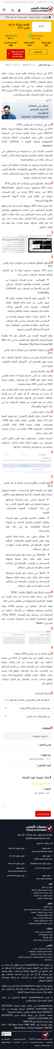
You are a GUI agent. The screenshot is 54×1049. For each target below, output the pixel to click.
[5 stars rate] (33, 783)
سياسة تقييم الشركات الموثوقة (40, 951)
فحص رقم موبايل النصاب (43, 920)
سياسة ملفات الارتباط (42, 1045)
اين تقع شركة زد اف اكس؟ (38, 716)
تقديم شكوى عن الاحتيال (43, 895)
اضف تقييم (38, 51)
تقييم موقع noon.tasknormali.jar (44, 877)
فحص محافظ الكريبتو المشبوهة (40, 923)
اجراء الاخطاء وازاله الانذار (42, 940)
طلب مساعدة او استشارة (42, 892)
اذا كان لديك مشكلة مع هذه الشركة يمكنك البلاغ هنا (17, 54)
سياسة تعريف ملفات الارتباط (41, 954)
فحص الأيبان (47, 906)
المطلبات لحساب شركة (43, 931)
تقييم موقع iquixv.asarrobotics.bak (17, 869)
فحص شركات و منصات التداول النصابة (37, 909)
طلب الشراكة (47, 937)
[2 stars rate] (45, 783)
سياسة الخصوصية (37, 1042)
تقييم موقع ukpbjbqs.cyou (40, 863)
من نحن (25, 1042)
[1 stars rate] (49, 783)
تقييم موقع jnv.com (17, 855)
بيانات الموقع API (45, 934)
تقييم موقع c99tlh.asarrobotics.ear (43, 857)
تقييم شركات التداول (44, 898)
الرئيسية (45, 17)
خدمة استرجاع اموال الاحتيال (41, 889)
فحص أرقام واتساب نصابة (42, 917)
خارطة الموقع (6, 1042)
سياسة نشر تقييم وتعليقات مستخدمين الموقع (35, 956)
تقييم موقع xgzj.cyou (16, 848)
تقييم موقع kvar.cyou (16, 863)
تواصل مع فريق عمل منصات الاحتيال (34, 834)
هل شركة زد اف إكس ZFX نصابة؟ (35, 708)
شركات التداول (34, 17)
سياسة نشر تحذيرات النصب (42, 948)
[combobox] (48, 759)
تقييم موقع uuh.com (43, 867)
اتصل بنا (17, 1042)
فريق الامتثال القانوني (44, 65)
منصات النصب (38, 679)
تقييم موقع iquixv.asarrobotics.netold (42, 849)
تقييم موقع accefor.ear (16, 875)
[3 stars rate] (41, 783)
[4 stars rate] (37, 783)
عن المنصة (48, 959)
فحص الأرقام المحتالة (44, 915)
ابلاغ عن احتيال (47, 887)
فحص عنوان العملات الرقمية (41, 912)
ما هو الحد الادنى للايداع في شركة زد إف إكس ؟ (28, 700)
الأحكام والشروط (19, 1039)
